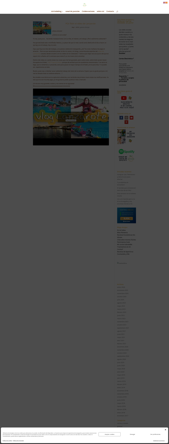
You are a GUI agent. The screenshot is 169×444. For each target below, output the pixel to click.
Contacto (110, 11)
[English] (164, 2)
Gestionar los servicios (159, 440)
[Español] (166, 2)
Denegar (132, 434)
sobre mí (100, 11)
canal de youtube (72, 11)
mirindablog (56, 11)
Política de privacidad (18, 440)
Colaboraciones (88, 11)
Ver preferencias (155, 434)
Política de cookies (7, 440)
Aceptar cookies (109, 434)
